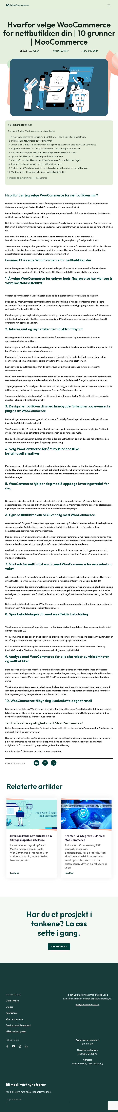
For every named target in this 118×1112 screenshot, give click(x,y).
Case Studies (12, 1000)
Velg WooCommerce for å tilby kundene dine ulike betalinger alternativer (45, 148)
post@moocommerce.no (87, 1004)
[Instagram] (19, 1046)
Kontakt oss (11, 1012)
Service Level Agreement (18, 1025)
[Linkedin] (26, 1046)
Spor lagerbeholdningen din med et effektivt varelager (37, 164)
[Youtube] (13, 1046)
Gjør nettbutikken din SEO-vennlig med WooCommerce (37, 156)
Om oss (9, 1006)
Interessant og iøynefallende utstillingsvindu (32, 140)
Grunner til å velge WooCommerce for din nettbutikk (31, 131)
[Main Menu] (109, 5)
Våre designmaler (14, 1019)
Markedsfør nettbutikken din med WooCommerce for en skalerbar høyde (46, 160)
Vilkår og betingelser (16, 1031)
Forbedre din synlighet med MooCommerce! (27, 177)
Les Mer (14, 873)
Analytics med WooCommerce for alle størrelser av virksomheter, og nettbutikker (50, 167)
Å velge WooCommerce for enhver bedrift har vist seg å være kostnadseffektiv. (48, 136)
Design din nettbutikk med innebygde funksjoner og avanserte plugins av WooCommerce (53, 144)
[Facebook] (7, 1046)
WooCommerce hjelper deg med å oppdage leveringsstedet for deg (43, 152)
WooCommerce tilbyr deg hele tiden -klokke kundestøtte (38, 171)
